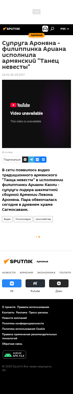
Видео (7, 219)
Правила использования (33, 307)
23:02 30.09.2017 (13, 75)
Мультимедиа (23, 219)
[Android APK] (14, 355)
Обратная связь (12, 344)
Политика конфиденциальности (23, 323)
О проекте (9, 307)
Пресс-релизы (38, 312)
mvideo (9, 152)
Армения (26, 272)
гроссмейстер (43, 219)
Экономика (46, 272)
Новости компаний (14, 318)
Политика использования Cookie (23, 329)
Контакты (8, 312)
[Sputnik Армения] (12, 30)
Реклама (21, 312)
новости (9, 272)
